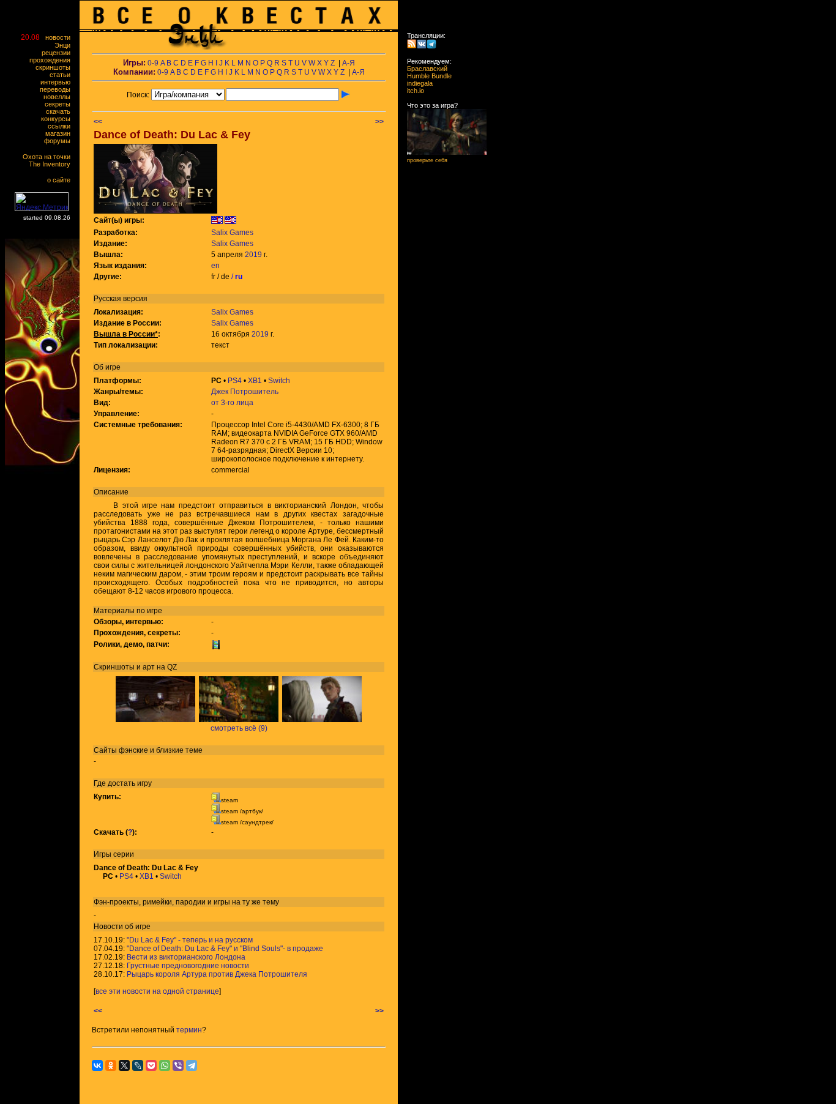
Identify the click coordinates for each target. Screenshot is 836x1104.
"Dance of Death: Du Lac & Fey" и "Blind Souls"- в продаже (225, 948)
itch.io (412, 90)
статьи (63, 74)
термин (189, 1030)
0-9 (153, 63)
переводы (58, 89)
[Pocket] (151, 1065)
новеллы (60, 96)
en (215, 265)
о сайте (61, 180)
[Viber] (178, 1065)
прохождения (53, 60)
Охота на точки (49, 156)
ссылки (62, 126)
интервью (58, 82)
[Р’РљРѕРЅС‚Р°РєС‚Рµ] (97, 1065)
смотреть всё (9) (239, 728)
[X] (124, 1065)
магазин (61, 133)
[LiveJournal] (137, 1065)
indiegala (416, 83)
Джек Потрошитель (244, 391)
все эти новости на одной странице (157, 991)
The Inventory (52, 164)
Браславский (423, 68)
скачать (61, 111)
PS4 (235, 380)
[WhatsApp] (164, 1065)
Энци (65, 45)
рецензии (59, 52)
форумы (60, 140)
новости (61, 37)
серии (123, 854)
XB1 (255, 380)
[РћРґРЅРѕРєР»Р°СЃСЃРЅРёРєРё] (110, 1065)
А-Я (348, 63)
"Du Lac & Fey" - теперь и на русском (190, 940)
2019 (253, 254)
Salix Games (232, 232)
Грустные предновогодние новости (188, 965)
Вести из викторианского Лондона (186, 957)
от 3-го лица (232, 402)
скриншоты (56, 67)
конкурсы (58, 118)
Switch (279, 380)
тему (271, 902)
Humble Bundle (425, 76)
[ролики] (216, 647)
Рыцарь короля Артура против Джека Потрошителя (217, 974)
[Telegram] (191, 1065)
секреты (60, 104)
